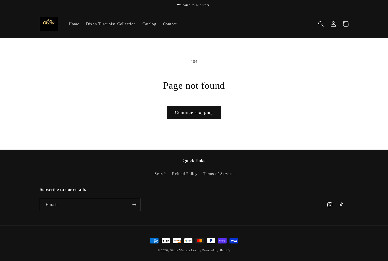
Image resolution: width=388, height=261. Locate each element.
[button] (321, 24)
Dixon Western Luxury (185, 250)
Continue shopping (194, 112)
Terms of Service (218, 173)
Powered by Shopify (216, 250)
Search (160, 173)
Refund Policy (185, 173)
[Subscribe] (134, 204)
